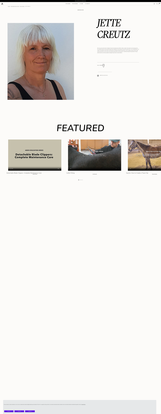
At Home (81, 3)
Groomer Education (15, 6)
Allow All (8, 411)
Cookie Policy (83, 404)
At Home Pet (87, 3)
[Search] (157, 4)
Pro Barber (68, 3)
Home (9, 6)
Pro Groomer (75, 3)
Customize (19, 411)
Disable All (30, 411)
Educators (22, 6)
